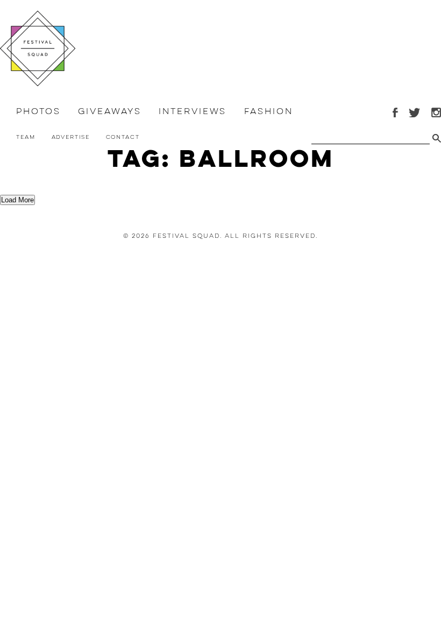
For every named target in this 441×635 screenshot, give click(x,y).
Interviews (192, 111)
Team (25, 136)
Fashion (268, 111)
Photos (38, 111)
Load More (17, 200)
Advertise (71, 136)
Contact (123, 136)
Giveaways (109, 111)
